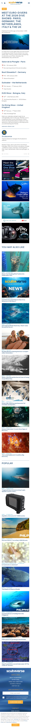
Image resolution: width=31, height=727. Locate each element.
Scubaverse (6, 32)
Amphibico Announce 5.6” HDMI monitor (13, 516)
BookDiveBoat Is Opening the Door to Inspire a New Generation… (15, 352)
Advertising (15, 679)
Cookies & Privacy (15, 683)
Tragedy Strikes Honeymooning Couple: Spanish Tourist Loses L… (14, 490)
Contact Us (15, 685)
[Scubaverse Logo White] (15, 671)
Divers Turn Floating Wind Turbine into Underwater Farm (13, 274)
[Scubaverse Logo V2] (15, 2)
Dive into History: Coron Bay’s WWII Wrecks (15, 540)
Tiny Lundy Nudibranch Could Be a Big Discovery (13, 455)
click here (16, 719)
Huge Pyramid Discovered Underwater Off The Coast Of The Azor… (15, 664)
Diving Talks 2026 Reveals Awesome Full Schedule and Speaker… (13, 404)
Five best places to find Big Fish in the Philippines (13, 614)
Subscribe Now (15, 702)
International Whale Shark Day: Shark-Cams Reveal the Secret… (15, 326)
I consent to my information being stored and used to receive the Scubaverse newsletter (17, 697)
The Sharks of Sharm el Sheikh (11, 589)
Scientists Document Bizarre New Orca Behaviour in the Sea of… (13, 300)
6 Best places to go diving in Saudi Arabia (14, 639)
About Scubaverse (15, 677)
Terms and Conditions (16, 681)
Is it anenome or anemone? (10, 565)
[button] (2, 3)
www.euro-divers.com (8, 126)
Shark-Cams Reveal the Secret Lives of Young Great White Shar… (15, 378)
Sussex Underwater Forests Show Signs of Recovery (14, 429)
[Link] (4, 3)
